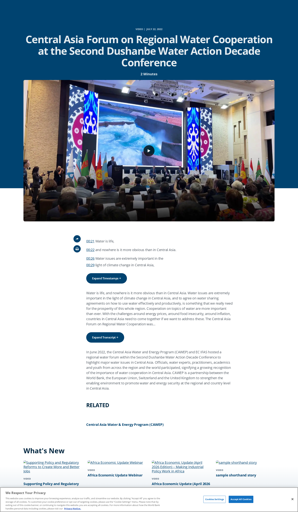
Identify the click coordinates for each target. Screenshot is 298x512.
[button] (77, 248)
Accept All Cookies (241, 499)
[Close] (292, 499)
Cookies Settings (214, 499)
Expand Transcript (104, 337)
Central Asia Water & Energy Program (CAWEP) (124, 424)
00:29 (90, 265)
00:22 (90, 249)
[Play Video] (149, 150)
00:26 (90, 258)
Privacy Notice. (72, 508)
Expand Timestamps (105, 278)
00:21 (90, 241)
